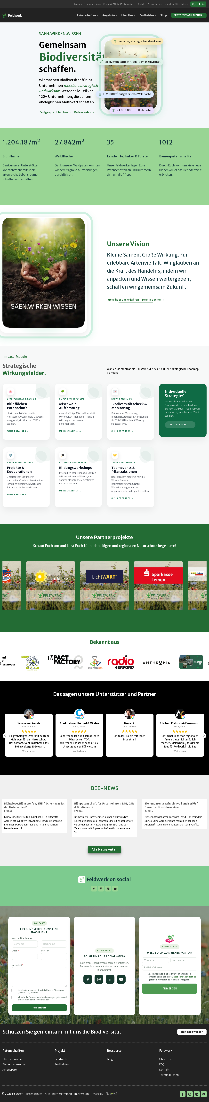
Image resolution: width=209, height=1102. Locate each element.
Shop (163, 15)
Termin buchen (155, 4)
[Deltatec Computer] (111, 1094)
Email (15, 950)
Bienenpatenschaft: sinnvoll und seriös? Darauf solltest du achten (171, 805)
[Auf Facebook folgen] (94, 888)
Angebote (108, 15)
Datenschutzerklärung (184, 977)
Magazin (78, 4)
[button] (176, 4)
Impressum (81, 1093)
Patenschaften (86, 15)
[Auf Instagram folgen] (101, 888)
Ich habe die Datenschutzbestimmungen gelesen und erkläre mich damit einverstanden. (42, 998)
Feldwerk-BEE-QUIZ (112, 4)
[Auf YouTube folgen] (115, 888)
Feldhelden (147, 15)
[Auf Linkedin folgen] (108, 888)
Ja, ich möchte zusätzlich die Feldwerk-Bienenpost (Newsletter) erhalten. (41, 991)
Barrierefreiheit (62, 1093)
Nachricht (17, 965)
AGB (47, 1093)
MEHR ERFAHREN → (18, 431)
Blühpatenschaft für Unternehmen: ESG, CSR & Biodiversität (104, 805)
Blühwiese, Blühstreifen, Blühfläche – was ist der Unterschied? (34, 805)
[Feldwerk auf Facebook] (87, 979)
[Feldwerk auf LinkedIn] (110, 979)
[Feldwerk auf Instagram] (99, 979)
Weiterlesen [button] (35, 751)
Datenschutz (34, 1093)
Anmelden (170, 988)
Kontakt (141, 4)
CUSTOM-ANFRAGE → (180, 424)
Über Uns (127, 15)
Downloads (129, 4)
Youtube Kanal (94, 4)
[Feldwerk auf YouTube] (121, 979)
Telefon (45, 950)
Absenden (39, 1007)
